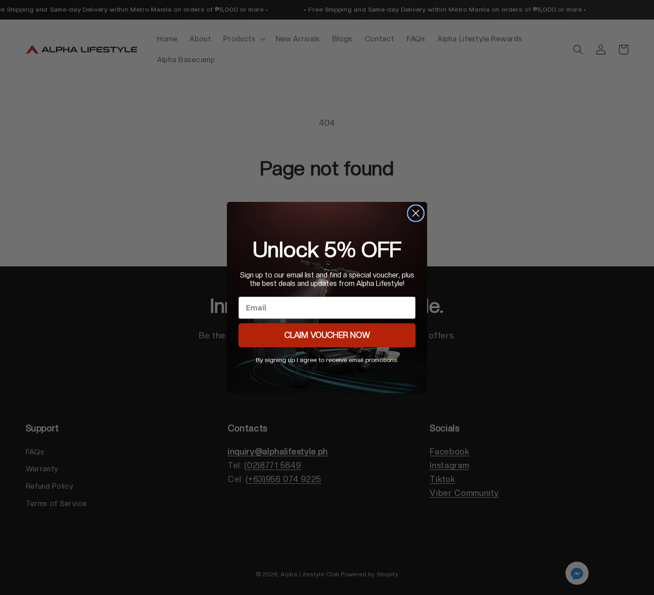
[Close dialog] (416, 213)
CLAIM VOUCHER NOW (327, 335)
